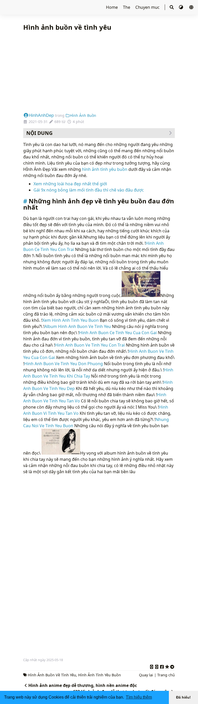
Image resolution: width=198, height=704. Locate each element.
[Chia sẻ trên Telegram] (172, 666)
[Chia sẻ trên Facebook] (161, 666)
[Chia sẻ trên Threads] (156, 666)
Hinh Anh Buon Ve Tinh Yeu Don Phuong (63, 363)
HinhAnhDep (41, 115)
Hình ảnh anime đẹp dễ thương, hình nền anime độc (82, 685)
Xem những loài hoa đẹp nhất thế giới (70, 184)
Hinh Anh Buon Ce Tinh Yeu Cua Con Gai (118, 332)
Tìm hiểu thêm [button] (139, 697)
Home (112, 7)
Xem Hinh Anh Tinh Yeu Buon (70, 320)
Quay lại (146, 674)
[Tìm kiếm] (171, 7)
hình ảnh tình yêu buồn (104, 169)
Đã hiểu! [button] (183, 697)
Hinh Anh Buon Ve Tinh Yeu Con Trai (90, 345)
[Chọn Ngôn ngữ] (191, 7)
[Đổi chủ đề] (181, 7)
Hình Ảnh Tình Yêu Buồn (99, 674)
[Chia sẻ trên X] (151, 666)
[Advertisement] (99, 72)
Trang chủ (166, 674)
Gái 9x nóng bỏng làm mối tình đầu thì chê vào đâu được (89, 190)
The (127, 7)
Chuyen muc (148, 7)
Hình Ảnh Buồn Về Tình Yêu (52, 674)
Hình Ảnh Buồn (83, 115)
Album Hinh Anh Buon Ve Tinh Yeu (77, 326)
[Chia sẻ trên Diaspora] (167, 666)
